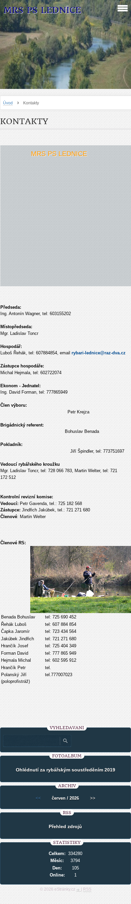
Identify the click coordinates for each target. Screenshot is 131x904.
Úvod (8, 103)
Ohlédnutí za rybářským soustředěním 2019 (65, 769)
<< (38, 798)
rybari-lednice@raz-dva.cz (99, 352)
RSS (87, 889)
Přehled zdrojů (65, 826)
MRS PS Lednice (42, 10)
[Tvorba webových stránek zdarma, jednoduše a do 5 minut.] (78, 890)
